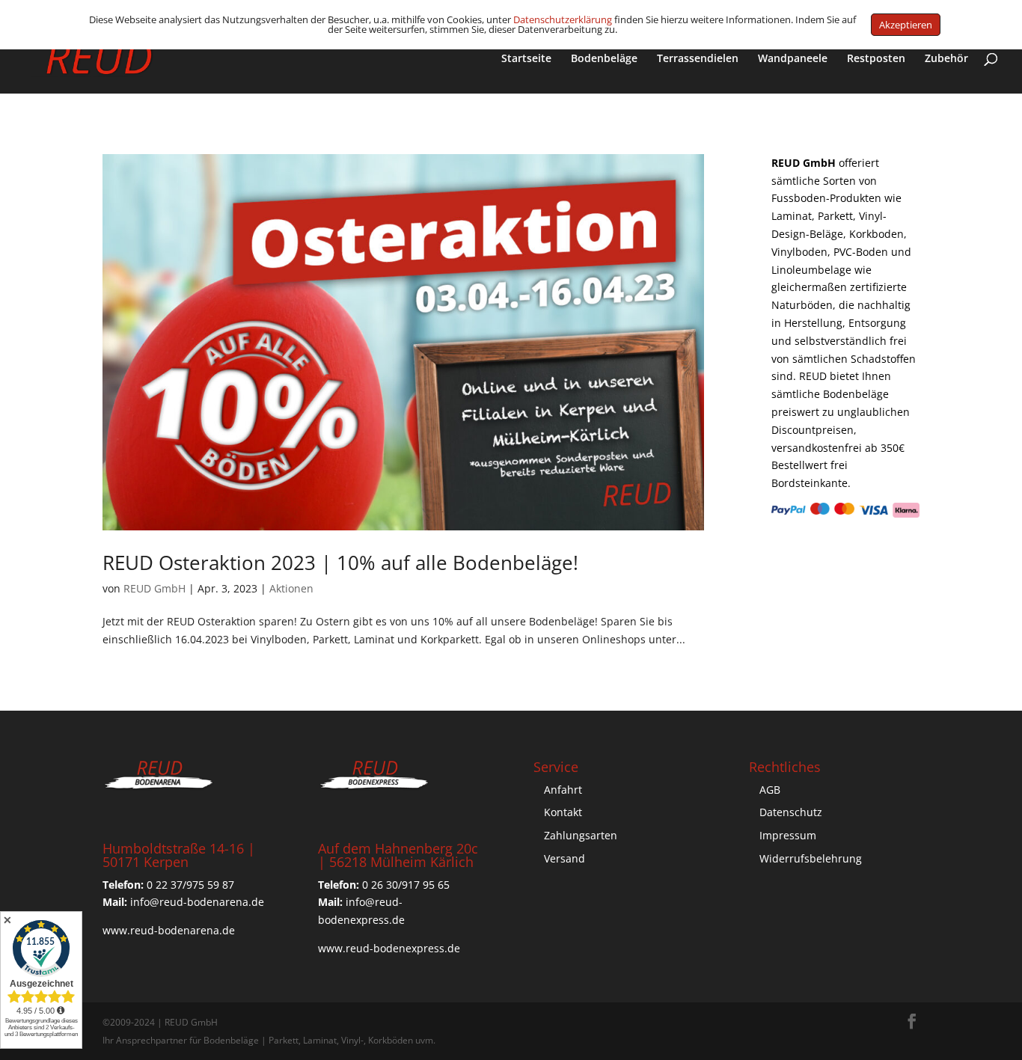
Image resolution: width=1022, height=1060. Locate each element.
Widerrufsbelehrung (810, 858)
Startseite (526, 59)
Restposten (876, 59)
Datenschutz (790, 812)
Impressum (787, 835)
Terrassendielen (697, 59)
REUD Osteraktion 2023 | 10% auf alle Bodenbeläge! (340, 562)
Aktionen (291, 588)
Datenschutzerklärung (562, 19)
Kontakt (563, 812)
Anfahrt (563, 789)
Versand (564, 858)
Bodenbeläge (604, 59)
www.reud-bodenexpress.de (389, 948)
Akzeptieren (905, 24)
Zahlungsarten (580, 835)
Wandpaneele (792, 59)
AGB (769, 789)
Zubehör (946, 59)
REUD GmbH (154, 588)
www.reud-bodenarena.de (168, 930)
